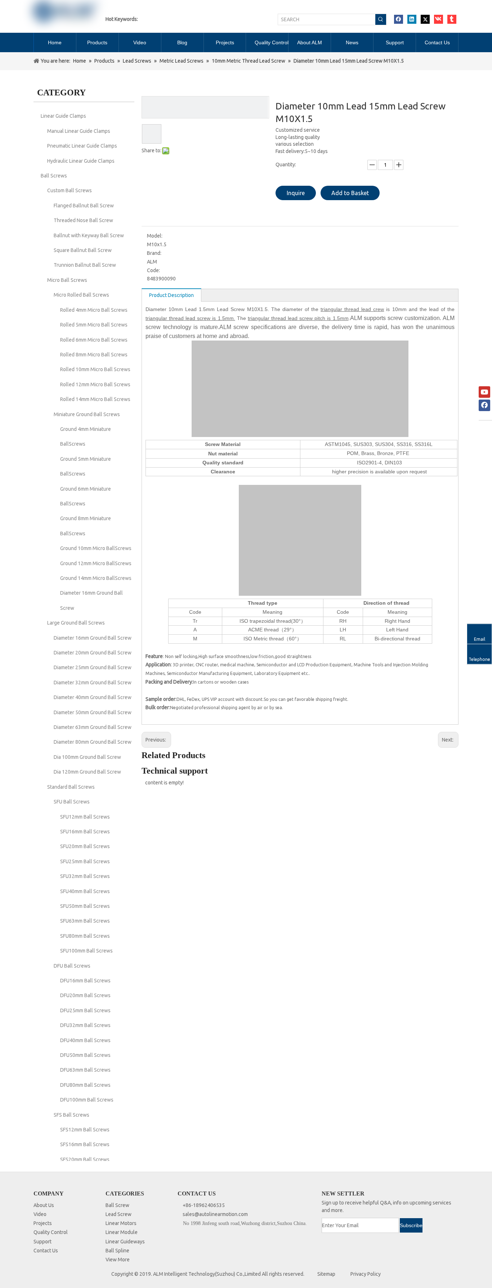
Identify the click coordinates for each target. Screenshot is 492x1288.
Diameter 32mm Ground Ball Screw (92, 682)
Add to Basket (350, 193)
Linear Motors (121, 1223)
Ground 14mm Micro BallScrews (95, 578)
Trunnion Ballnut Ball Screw (85, 265)
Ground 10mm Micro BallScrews (95, 548)
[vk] (438, 19)
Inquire (296, 193)
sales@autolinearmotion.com (215, 1214)
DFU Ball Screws (72, 966)
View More (118, 1259)
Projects (42, 1223)
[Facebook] (398, 19)
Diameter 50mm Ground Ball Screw (92, 712)
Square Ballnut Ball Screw (83, 250)
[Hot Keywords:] (380, 19)
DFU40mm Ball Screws (85, 1040)
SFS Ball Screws (71, 1115)
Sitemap (326, 1274)
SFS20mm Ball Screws (84, 1159)
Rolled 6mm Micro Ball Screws (94, 340)
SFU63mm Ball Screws (85, 921)
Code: (153, 270)
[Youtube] (484, 392)
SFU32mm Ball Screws (85, 876)
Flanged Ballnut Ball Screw (84, 205)
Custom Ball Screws (69, 190)
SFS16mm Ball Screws (84, 1144)
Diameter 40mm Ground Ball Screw (92, 697)
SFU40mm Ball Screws (85, 891)
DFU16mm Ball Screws (85, 980)
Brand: (154, 253)
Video (39, 1214)
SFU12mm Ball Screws (85, 817)
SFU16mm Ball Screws (85, 831)
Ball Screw (117, 1205)
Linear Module (122, 1232)
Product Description (171, 295)
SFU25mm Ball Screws (85, 861)
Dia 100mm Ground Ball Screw (87, 757)
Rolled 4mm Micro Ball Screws (94, 310)
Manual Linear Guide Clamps (78, 131)
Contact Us (45, 1250)
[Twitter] (425, 19)
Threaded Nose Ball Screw (83, 220)
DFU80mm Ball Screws (85, 1085)
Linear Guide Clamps (63, 116)
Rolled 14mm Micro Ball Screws (95, 399)
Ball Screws (54, 176)
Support (42, 1241)
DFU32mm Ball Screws (85, 1025)
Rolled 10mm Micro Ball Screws (95, 369)
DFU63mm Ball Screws (85, 1070)
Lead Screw (118, 1214)
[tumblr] (451, 19)
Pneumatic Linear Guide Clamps (82, 146)
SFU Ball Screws (72, 802)
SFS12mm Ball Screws (84, 1129)
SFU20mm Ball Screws (85, 846)
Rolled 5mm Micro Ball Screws (94, 325)
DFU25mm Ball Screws (85, 1010)
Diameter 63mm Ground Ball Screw (92, 727)
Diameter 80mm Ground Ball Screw (92, 742)
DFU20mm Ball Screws (85, 995)
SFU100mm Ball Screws (86, 951)
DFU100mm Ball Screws (86, 1100)
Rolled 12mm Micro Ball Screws (95, 384)
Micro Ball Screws (67, 280)
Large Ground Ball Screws (76, 623)
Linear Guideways (125, 1241)
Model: (154, 236)
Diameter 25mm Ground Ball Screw (92, 667)
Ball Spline (117, 1250)
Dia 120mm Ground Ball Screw (87, 772)
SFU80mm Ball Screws (85, 936)
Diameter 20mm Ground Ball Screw (92, 653)
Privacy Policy (365, 1274)
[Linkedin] (411, 19)
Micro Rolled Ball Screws (81, 295)
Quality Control (50, 1232)
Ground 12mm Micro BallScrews (95, 563)
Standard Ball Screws (71, 787)
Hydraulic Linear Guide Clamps (81, 161)
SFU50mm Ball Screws (85, 906)
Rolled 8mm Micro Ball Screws (94, 354)
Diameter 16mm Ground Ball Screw (92, 638)
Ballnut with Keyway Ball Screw (89, 235)
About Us (43, 1205)
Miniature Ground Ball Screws (87, 414)
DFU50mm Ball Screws (85, 1055)
